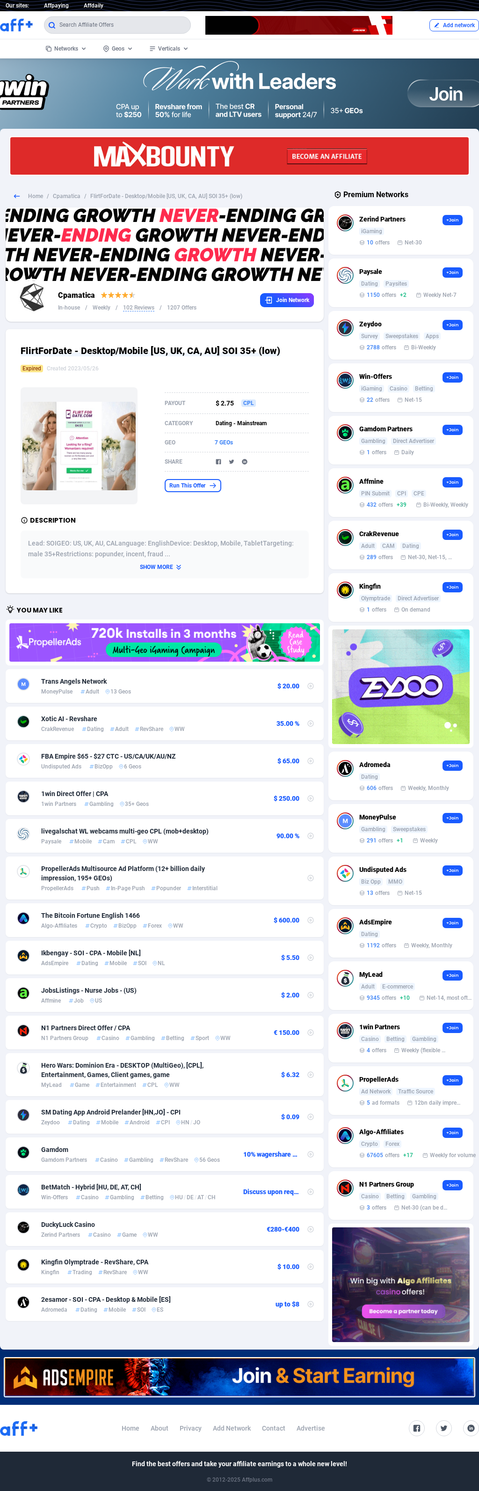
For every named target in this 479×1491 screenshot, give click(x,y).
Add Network (232, 1428)
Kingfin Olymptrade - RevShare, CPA (94, 1262)
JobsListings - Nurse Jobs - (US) (89, 990)
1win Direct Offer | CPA (74, 793)
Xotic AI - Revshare (69, 719)
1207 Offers (181, 307)
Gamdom (54, 1149)
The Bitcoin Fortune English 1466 (90, 915)
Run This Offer (187, 485)
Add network (459, 25)
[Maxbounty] (239, 156)
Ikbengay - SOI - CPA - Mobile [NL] (91, 953)
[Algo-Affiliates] (401, 1284)
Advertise (311, 1428)
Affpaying (56, 5)
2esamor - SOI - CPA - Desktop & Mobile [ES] (106, 1299)
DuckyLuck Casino (68, 1224)
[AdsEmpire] (239, 1377)
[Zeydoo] (401, 686)
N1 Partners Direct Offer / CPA (85, 1028)
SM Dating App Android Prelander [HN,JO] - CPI (111, 1112)
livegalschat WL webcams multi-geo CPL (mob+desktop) (125, 831)
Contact (273, 1428)
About (159, 1428)
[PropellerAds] (164, 642)
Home (35, 196)
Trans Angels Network (74, 681)
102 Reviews (138, 307)
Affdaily (93, 5)
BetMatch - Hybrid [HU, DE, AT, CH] (91, 1187)
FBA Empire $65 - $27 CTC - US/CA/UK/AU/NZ (108, 756)
